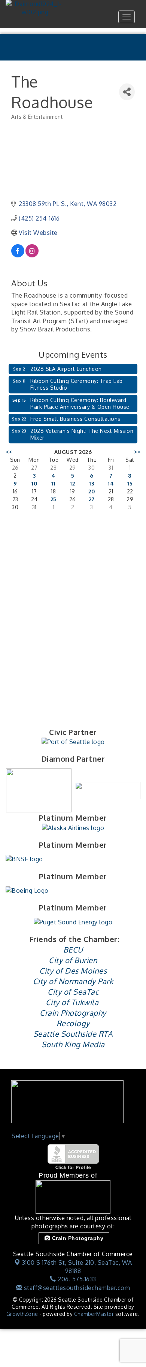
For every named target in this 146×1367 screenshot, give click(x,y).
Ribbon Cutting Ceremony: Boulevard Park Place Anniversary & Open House (80, 403)
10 (34, 483)
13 (91, 483)
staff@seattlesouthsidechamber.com (76, 1287)
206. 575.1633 (76, 1279)
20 (91, 491)
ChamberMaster (94, 1314)
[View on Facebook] (17, 255)
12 (72, 483)
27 (92, 499)
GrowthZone (22, 1314)
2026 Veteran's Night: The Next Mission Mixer (81, 434)
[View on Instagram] (32, 255)
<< (9, 452)
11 (53, 483)
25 (54, 499)
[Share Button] (127, 91)
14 (111, 483)
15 (130, 483)
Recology (73, 1023)
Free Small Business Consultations (75, 419)
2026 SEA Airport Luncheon (66, 369)
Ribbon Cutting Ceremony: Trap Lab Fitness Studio (76, 384)
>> (137, 452)
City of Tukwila (72, 1002)
